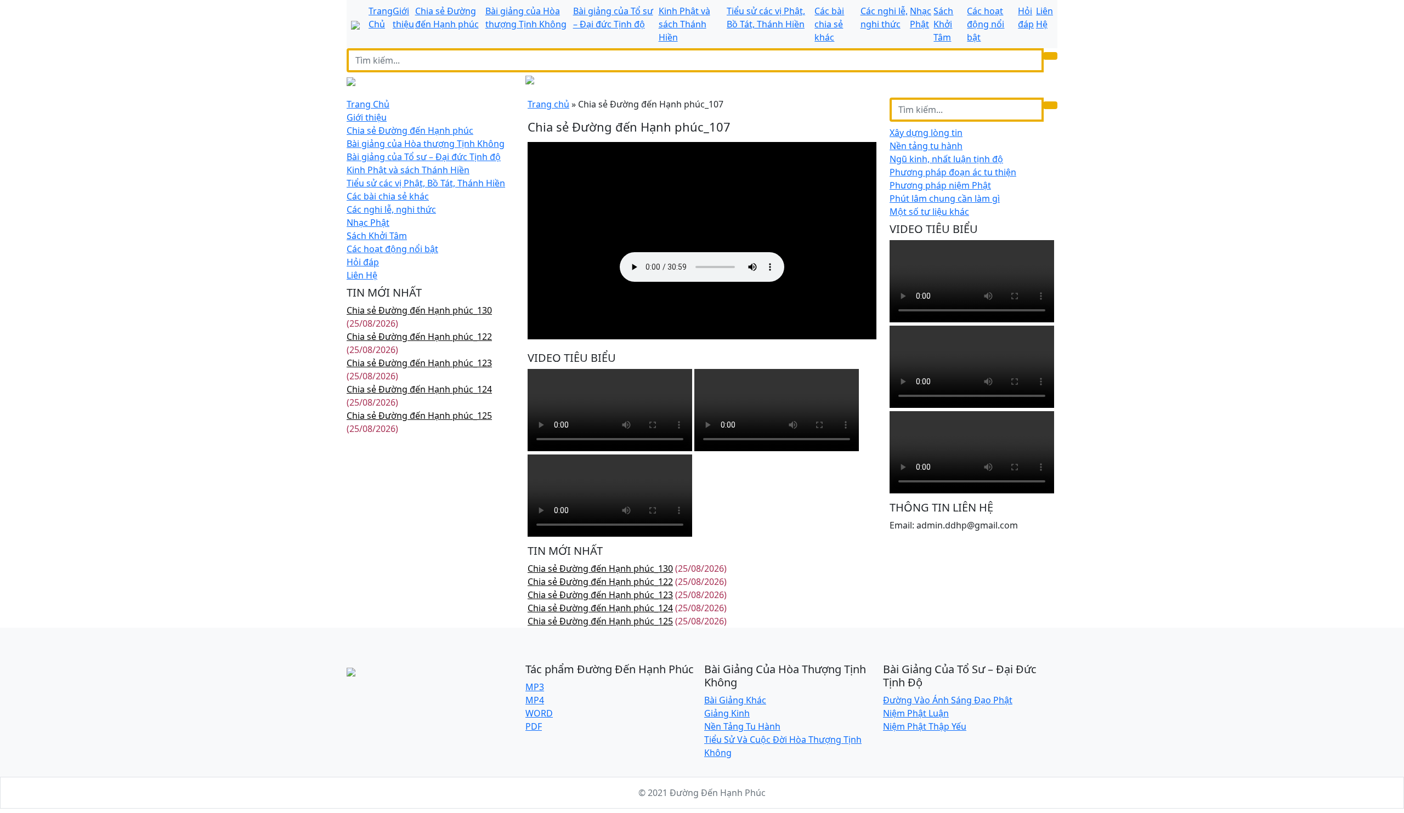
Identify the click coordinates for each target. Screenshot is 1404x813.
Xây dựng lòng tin (926, 133)
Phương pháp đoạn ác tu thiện (953, 172)
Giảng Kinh (727, 713)
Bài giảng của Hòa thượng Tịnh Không (426, 144)
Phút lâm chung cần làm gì (945, 198)
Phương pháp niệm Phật (940, 185)
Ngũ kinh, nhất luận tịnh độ (946, 159)
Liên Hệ (362, 275)
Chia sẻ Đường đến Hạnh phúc (410, 130)
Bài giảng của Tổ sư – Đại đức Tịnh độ (424, 157)
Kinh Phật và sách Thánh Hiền (684, 24)
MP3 (534, 687)
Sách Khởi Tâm (943, 24)
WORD (539, 713)
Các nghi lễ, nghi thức (391, 209)
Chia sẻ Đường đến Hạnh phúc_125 (419, 416)
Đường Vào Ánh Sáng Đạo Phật (947, 700)
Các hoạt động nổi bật (985, 24)
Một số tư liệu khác (929, 212)
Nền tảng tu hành (926, 146)
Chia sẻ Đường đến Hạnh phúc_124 (419, 389)
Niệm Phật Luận (916, 713)
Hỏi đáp (363, 262)
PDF (533, 726)
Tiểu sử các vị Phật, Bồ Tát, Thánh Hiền (426, 183)
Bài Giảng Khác (735, 700)
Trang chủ (548, 104)
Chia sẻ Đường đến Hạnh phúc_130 (419, 310)
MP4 (534, 700)
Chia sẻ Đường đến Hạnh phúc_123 (419, 363)
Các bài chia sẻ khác (829, 24)
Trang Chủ (368, 104)
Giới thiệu (367, 117)
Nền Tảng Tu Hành (742, 726)
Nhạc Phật (368, 223)
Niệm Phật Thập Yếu (924, 726)
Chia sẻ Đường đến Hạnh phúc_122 (419, 337)
